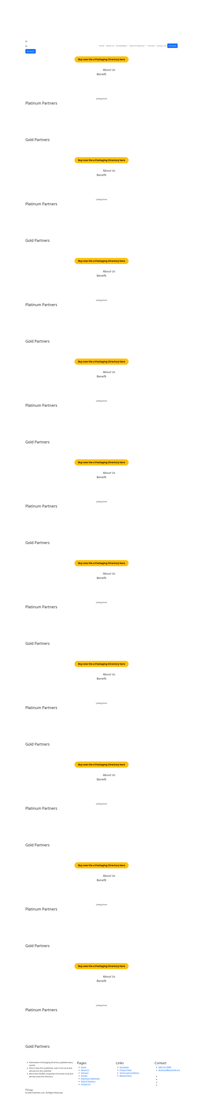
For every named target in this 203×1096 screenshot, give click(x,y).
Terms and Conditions (129, 1073)
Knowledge (121, 45)
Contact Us (161, 45)
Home (101, 45)
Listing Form (101, 98)
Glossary (85, 1073)
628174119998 (164, 1067)
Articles (84, 1075)
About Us (110, 45)
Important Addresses (90, 1078)
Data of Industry (137, 45)
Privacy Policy (126, 1070)
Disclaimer (124, 1067)
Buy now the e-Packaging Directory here (101, 59)
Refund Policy (126, 1075)
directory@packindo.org (169, 1070)
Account (172, 45)
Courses (151, 45)
